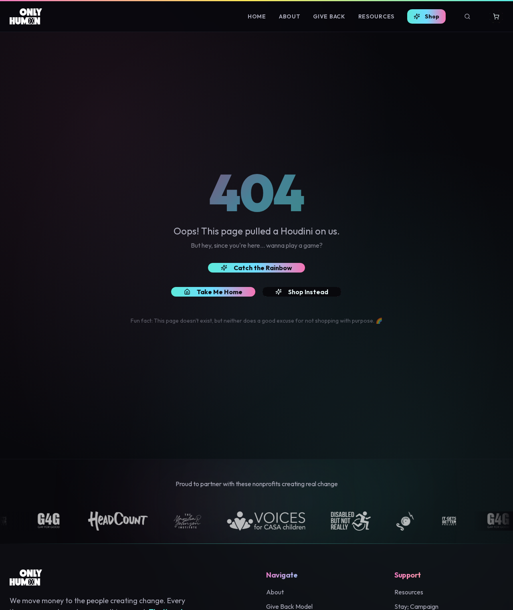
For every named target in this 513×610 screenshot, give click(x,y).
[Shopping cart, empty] (496, 16)
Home (257, 16)
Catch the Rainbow (263, 268)
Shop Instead (308, 292)
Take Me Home (219, 292)
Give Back (329, 16)
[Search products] (467, 16)
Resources (376, 16)
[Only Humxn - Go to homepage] (26, 16)
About (290, 16)
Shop (432, 16)
